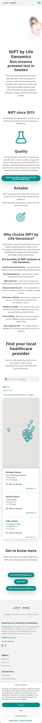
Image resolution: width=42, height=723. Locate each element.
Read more (30, 488)
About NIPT (21, 582)
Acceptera (21, 705)
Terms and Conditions (8, 679)
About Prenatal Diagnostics (21, 575)
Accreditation (5, 675)
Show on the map (15, 484)
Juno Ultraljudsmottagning (16, 475)
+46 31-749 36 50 (7, 641)
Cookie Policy (13, 720)
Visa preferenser (21, 716)
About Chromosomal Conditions (21, 588)
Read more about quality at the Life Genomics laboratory (21, 178)
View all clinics (8, 390)
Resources (5, 659)
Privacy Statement (25, 720)
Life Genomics (6, 627)
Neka (21, 710)
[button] (31, 438)
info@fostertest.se (8, 638)
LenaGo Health (11, 500)
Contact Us (5, 662)
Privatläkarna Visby (13, 524)
